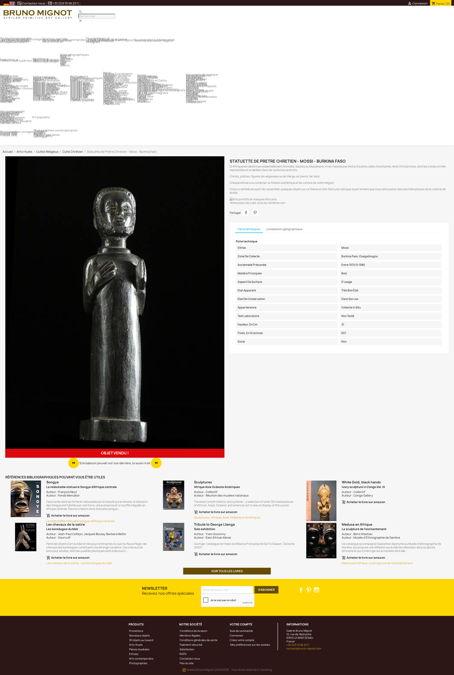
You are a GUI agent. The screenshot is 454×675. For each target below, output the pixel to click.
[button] (21, 302)
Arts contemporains (141, 658)
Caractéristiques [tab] (249, 229)
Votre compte (241, 624)
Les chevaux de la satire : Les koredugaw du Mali (79, 563)
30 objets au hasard (141, 640)
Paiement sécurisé (190, 644)
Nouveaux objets (139, 635)
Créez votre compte (242, 640)
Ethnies (134, 654)
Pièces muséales (139, 649)
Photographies (138, 663)
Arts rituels (136, 644)
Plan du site (186, 663)
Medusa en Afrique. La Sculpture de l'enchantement (377, 563)
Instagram (316, 589)
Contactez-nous (31, 3)
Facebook (300, 589)
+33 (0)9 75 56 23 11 (297, 645)
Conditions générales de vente (198, 640)
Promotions (136, 631)
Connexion (236, 635)
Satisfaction (186, 649)
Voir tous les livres (227, 571)
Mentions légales (189, 635)
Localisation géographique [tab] (284, 229)
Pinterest (255, 212)
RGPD (183, 654)
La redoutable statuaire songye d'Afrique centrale (80, 521)
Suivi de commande (241, 631)
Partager (246, 212)
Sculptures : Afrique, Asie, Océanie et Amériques (227, 517)
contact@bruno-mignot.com (303, 648)
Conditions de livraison (193, 631)
